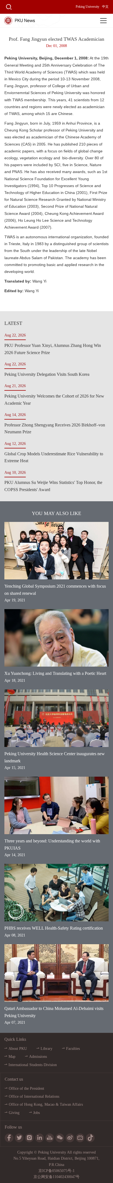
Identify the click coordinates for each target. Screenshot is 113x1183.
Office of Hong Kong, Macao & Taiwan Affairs (46, 1104)
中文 (105, 7)
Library (46, 1049)
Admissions (38, 1057)
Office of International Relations (34, 1096)
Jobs (36, 1113)
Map (12, 1057)
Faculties (73, 1049)
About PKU (18, 1049)
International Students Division (33, 1065)
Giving (14, 1113)
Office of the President (26, 1088)
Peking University (87, 7)
